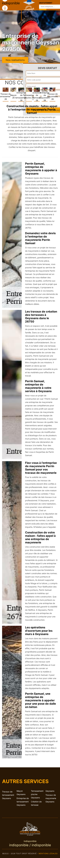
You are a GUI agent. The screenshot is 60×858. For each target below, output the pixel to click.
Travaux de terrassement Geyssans (8, 794)
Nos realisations (15, 60)
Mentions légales (48, 853)
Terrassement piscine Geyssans (37, 794)
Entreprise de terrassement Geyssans (23, 801)
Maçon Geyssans (21, 792)
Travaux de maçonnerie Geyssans (50, 798)
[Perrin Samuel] (30, 828)
